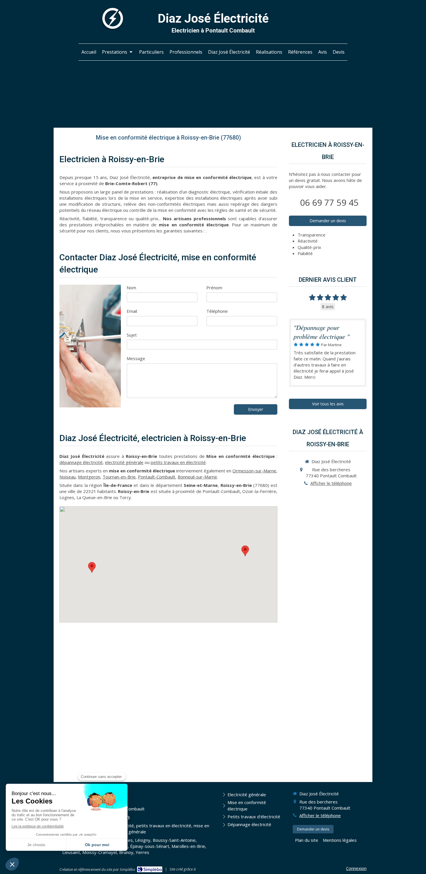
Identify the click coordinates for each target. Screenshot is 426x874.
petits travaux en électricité (178, 462)
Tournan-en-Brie (119, 477)
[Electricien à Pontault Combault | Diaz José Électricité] (112, 19)
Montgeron (89, 477)
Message (136, 358)
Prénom (214, 287)
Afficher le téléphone (331, 483)
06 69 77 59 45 (329, 202)
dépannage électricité (81, 462)
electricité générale (124, 462)
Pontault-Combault (156, 477)
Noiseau (67, 477)
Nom (131, 287)
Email (132, 311)
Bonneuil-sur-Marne (197, 477)
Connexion (356, 868)
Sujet (132, 335)
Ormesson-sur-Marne (254, 471)
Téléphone (217, 311)
